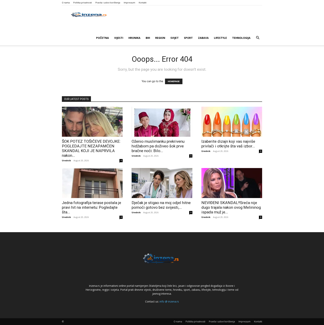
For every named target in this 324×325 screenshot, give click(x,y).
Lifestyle (220, 38)
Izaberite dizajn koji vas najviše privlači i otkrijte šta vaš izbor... (228, 143)
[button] (257, 38)
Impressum (129, 2)
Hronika (134, 38)
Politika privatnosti (82, 2)
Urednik (66, 160)
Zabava (203, 38)
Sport (188, 38)
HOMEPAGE (174, 81)
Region (160, 38)
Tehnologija (241, 38)
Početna (102, 38)
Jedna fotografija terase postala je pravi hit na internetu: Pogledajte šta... (91, 207)
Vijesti (118, 38)
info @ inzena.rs (169, 301)
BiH (148, 38)
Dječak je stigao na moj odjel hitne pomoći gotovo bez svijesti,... (161, 205)
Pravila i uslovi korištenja (107, 2)
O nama (66, 2)
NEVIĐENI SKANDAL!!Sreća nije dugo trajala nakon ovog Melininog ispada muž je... (231, 207)
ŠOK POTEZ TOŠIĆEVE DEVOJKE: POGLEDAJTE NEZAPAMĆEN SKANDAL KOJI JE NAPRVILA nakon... (91, 148)
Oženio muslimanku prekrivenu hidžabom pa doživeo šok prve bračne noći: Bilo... (158, 146)
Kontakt (142, 2)
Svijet (174, 38)
